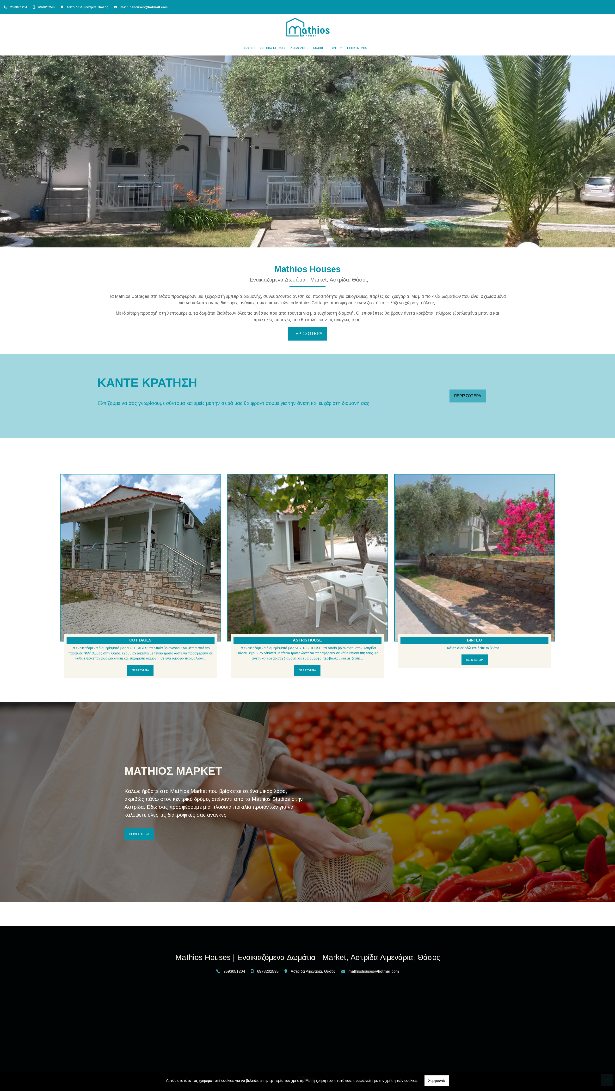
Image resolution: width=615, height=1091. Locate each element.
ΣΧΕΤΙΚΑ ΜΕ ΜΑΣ (272, 48)
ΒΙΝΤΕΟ (336, 48)
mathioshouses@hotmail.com (144, 7)
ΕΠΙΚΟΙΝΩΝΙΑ (357, 48)
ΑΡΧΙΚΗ (249, 48)
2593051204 (18, 7)
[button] (46, 151)
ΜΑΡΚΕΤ (319, 48)
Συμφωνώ (436, 1081)
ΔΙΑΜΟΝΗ (298, 48)
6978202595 (46, 7)
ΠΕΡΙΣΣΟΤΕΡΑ (467, 396)
